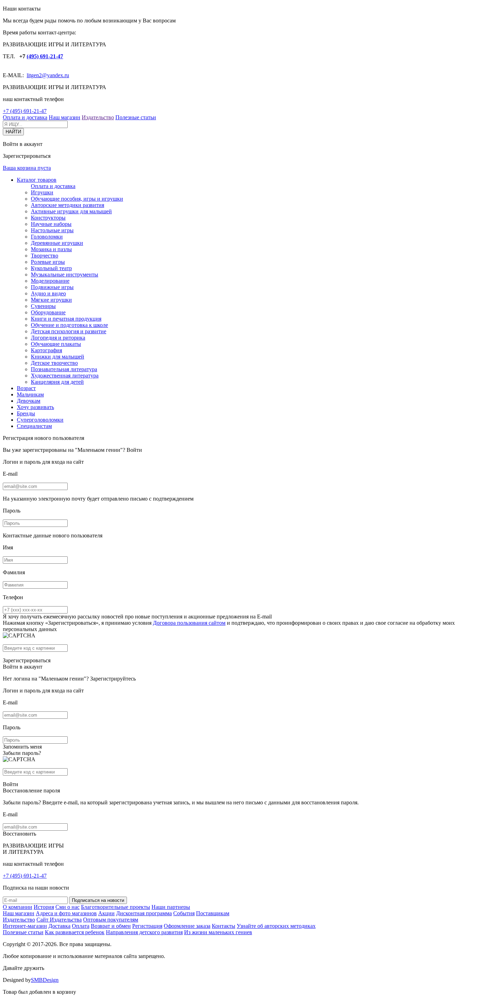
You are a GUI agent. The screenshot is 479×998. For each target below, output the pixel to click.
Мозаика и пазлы (51, 249)
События (184, 913)
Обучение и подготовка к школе (69, 325)
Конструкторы (48, 218)
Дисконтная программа (144, 913)
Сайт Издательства (59, 920)
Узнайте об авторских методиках (276, 926)
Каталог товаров (36, 180)
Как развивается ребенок (74, 932)
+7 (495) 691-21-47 (25, 111)
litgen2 (34, 75)
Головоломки (47, 237)
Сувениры (43, 306)
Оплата (80, 926)
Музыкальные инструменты (64, 274)
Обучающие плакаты (56, 344)
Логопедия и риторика (58, 338)
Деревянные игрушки (57, 243)
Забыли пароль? (22, 753)
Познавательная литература (64, 369)
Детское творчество (54, 363)
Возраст (26, 388)
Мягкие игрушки (51, 300)
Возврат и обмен (111, 926)
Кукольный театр (51, 268)
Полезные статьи (135, 117)
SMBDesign (45, 980)
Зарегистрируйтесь (113, 679)
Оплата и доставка (25, 117)
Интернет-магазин (25, 926)
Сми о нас (67, 907)
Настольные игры (52, 230)
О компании (17, 907)
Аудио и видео (48, 293)
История (44, 907)
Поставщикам (212, 913)
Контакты (223, 926)
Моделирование (50, 281)
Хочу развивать (35, 407)
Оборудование (48, 312)
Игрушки (42, 192)
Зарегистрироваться (26, 660)
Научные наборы (51, 224)
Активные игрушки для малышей (71, 211)
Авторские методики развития (67, 205)
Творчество (44, 256)
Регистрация (147, 926)
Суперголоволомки (40, 420)
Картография (46, 350)
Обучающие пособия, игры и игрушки (77, 199)
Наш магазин (64, 117)
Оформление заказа (187, 926)
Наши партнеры (170, 907)
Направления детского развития (144, 932)
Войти (134, 450)
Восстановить (19, 834)
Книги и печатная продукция (66, 319)
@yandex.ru (55, 75)
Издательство (98, 117)
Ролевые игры (48, 262)
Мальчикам (30, 394)
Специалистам (34, 426)
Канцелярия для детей (57, 382)
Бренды (26, 413)
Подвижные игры (52, 287)
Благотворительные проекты (115, 907)
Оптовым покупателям (110, 920)
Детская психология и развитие (68, 331)
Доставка (59, 926)
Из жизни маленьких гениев (218, 932)
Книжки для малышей (57, 357)
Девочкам (28, 401)
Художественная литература (65, 376)
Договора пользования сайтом (189, 623)
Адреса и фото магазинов (66, 913)
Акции (106, 913)
